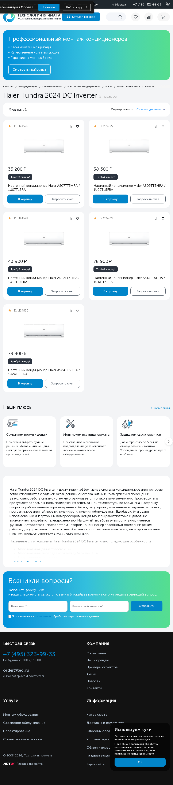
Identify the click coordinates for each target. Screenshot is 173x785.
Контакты (94, 688)
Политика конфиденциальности (109, 756)
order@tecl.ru (16, 670)
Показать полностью (23, 561)
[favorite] (137, 16)
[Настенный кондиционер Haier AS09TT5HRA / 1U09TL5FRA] (129, 146)
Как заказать (96, 714)
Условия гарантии (100, 739)
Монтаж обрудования (21, 714)
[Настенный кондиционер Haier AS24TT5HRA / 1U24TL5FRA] (44, 331)
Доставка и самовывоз (105, 723)
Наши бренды (97, 660)
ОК (140, 762)
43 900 (17, 261)
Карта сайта (95, 764)
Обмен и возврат (100, 747)
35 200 (17, 169)
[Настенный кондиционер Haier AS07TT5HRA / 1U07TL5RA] (44, 146)
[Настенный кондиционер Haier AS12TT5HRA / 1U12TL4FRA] (44, 239)
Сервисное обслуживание (24, 723)
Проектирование (16, 731)
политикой (43, 616)
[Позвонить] (165, 4)
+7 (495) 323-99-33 (147, 4)
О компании (160, 408)
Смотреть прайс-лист (29, 69)
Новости (93, 681)
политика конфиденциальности (134, 753)
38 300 (102, 169)
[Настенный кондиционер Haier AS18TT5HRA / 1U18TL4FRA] (129, 239)
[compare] (148, 16)
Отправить (146, 606)
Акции (91, 674)
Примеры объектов (102, 667)
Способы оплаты (100, 731)
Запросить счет (62, 199)
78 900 (102, 261)
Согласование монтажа (22, 739)
